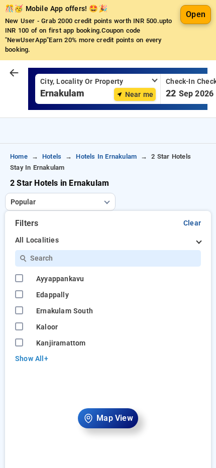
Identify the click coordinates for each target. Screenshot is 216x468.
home (19, 156)
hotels (51, 156)
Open (195, 14)
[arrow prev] (14, 73)
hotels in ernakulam (106, 156)
